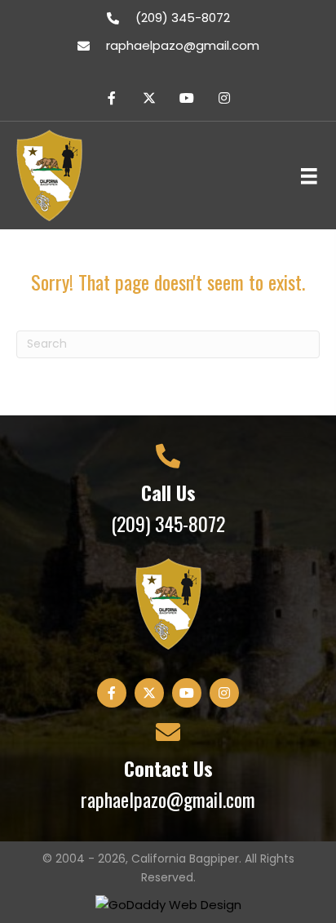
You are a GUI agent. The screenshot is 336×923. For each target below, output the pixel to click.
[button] (111, 98)
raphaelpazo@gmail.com (182, 45)
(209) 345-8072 (182, 17)
